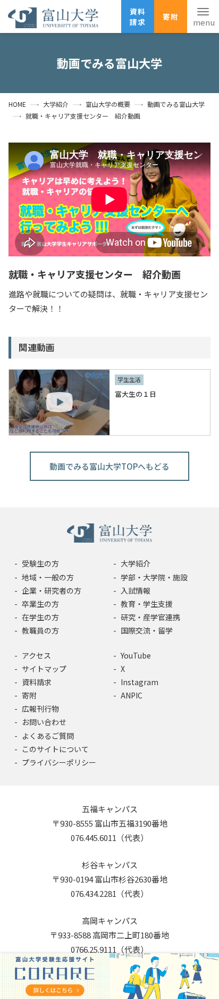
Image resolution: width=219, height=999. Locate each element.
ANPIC (131, 695)
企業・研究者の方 (51, 590)
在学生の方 (40, 617)
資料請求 (138, 16)
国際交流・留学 (147, 630)
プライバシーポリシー (59, 762)
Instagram (139, 682)
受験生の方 (40, 563)
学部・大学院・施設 (154, 577)
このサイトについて (55, 749)
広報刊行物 (40, 708)
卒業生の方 (40, 603)
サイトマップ (44, 668)
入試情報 (135, 590)
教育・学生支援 (147, 603)
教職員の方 (40, 630)
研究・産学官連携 (150, 617)
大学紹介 (135, 563)
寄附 (171, 16)
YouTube (136, 655)
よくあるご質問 (48, 735)
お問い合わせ (44, 722)
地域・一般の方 (48, 577)
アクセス (36, 655)
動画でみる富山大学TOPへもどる (109, 466)
